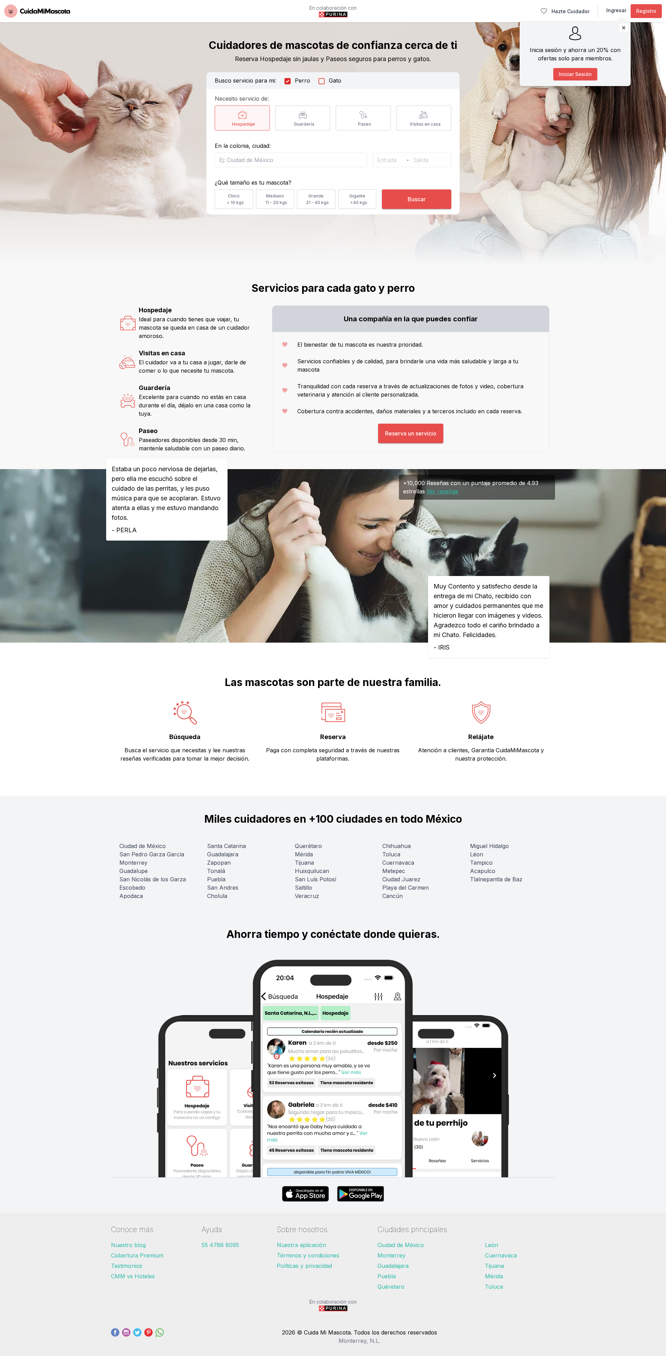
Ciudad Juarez (401, 879)
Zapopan (219, 862)
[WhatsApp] (159, 1336)
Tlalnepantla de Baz (496, 879)
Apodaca (131, 895)
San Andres (222, 887)
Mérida (304, 854)
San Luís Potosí (315, 879)
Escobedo (132, 887)
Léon (476, 854)
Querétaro (308, 845)
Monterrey (133, 862)
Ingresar (616, 10)
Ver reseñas (442, 491)
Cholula (217, 895)
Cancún (392, 895)
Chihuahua (396, 845)
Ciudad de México (142, 845)
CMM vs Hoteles (133, 1276)
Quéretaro (390, 1286)
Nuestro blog (128, 1244)
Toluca (391, 854)
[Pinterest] (148, 1336)
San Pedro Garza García (151, 854)
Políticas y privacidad (304, 1265)
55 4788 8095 (220, 1244)
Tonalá (216, 870)
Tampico (481, 862)
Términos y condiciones (308, 1255)
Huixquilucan (312, 870)
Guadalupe (133, 870)
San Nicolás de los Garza (152, 879)
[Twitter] (137, 1336)
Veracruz (307, 895)
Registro (646, 11)
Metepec (393, 870)
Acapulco (482, 870)
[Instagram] (126, 1336)
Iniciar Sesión (575, 74)
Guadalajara (222, 854)
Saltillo (303, 887)
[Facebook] (115, 1336)
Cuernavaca (398, 862)
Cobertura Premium (137, 1255)
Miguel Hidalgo (489, 845)
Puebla (216, 879)
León (491, 1244)
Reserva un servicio (410, 433)
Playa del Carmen (405, 887)
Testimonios (126, 1265)
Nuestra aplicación (301, 1244)
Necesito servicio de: (242, 98)
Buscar (417, 199)
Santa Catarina (226, 845)
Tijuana (304, 862)
